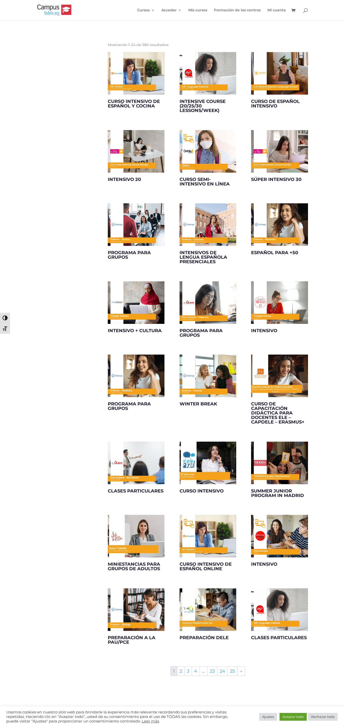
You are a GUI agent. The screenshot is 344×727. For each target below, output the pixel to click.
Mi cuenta (276, 10)
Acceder (169, 10)
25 (232, 671)
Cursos (143, 10)
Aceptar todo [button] (293, 717)
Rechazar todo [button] (323, 717)
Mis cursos (197, 10)
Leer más (150, 721)
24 (222, 671)
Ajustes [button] (268, 717)
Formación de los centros (237, 10)
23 (212, 671)
